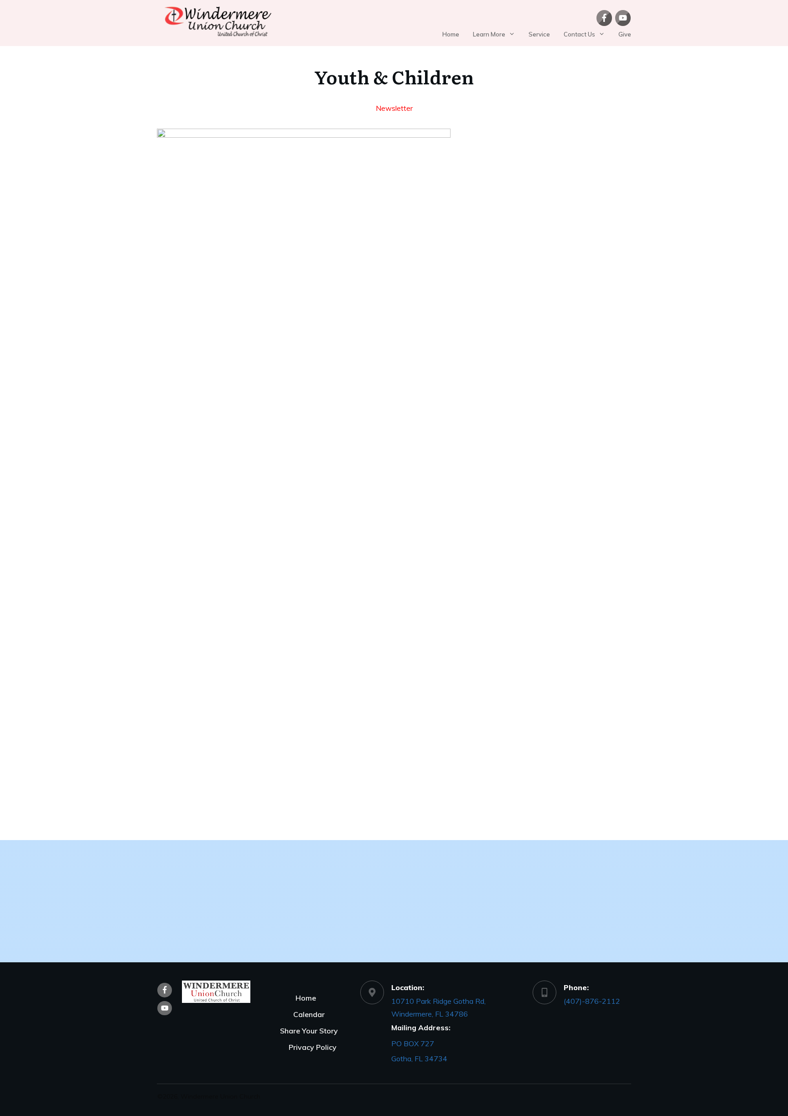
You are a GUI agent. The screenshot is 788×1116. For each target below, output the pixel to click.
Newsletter (394, 108)
